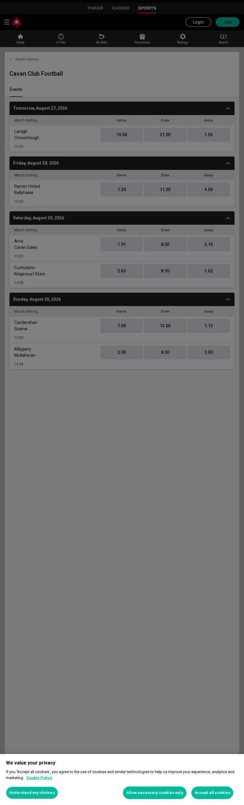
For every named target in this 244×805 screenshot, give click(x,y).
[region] (122, 779)
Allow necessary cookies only (154, 792)
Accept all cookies (212, 792)
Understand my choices (32, 792)
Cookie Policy (39, 777)
